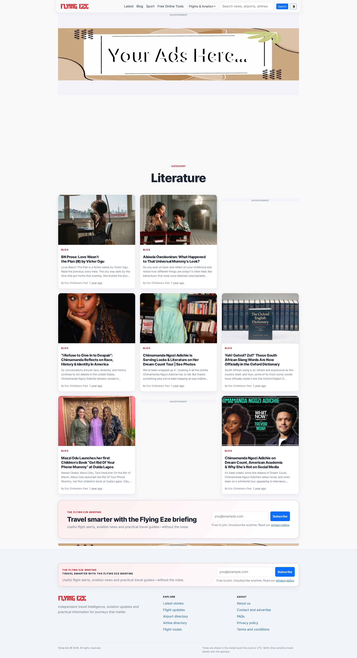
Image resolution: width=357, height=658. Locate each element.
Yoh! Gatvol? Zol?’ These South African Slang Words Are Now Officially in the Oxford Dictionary (252, 359)
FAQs (241, 616)
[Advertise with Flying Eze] (178, 54)
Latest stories (173, 603)
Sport (150, 6)
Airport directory (175, 616)
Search (282, 6)
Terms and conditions (253, 629)
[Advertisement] (178, 124)
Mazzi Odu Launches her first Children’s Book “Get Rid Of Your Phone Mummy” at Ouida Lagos (88, 462)
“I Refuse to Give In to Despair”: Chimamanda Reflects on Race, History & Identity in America (87, 359)
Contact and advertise (254, 610)
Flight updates (174, 610)
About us (243, 603)
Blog (139, 6)
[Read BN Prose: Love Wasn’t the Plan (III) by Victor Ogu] (96, 220)
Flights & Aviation (201, 6)
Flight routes (172, 629)
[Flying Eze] (74, 6)
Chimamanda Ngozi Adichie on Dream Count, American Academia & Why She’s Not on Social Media (253, 462)
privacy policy (280, 525)
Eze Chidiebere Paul (76, 283)
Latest (129, 6)
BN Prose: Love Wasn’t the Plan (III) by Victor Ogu (82, 259)
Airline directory (175, 623)
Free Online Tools (170, 6)
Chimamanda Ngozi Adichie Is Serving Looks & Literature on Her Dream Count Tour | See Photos (171, 359)
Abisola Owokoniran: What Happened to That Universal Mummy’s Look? (174, 259)
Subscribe (280, 516)
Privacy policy (247, 623)
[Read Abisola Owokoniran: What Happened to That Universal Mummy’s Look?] (178, 220)
